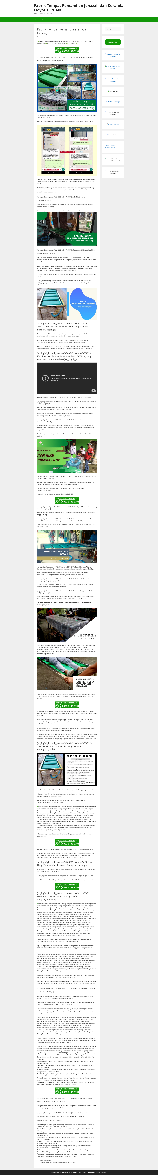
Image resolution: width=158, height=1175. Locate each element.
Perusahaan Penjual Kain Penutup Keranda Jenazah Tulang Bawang (57, 1162)
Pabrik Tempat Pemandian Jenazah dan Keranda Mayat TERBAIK (78, 7)
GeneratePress (103, 1172)
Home (37, 20)
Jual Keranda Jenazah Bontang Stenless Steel (51, 1164)
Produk (44, 20)
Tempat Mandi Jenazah (45, 1160)
